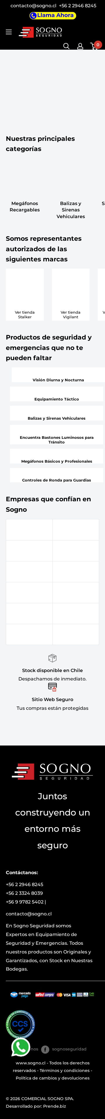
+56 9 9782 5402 (24, 902)
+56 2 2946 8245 (77, 5)
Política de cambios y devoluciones (53, 1078)
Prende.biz (54, 1106)
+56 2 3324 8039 (24, 893)
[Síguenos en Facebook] (45, 1049)
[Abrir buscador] (66, 46)
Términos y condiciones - (66, 1070)
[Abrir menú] (9, 32)
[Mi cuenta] (80, 46)
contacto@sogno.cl (33, 5)
